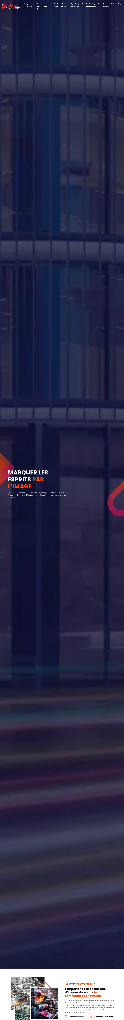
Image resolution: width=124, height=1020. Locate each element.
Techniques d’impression (27, 5)
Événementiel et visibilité (108, 5)
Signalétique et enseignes (77, 5)
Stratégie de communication (60, 5)
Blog (119, 4)
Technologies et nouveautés (92, 5)
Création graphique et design (42, 6)
